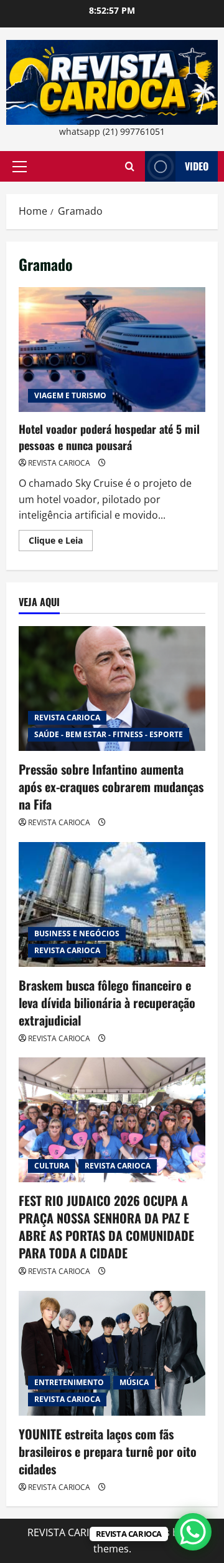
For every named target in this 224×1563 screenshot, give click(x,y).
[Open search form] (129, 166)
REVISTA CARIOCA (59, 463)
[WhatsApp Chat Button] (193, 1532)
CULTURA (51, 1165)
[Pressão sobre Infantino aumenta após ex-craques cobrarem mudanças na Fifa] (112, 688)
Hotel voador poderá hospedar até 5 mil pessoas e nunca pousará (112, 349)
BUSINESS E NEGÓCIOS (76, 933)
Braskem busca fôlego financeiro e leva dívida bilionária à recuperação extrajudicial (107, 1002)
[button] (19, 167)
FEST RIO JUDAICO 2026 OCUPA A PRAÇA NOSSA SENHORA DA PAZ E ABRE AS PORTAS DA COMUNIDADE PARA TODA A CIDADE (106, 1226)
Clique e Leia (61, 542)
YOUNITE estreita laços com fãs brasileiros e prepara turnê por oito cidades (108, 1451)
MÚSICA (134, 1382)
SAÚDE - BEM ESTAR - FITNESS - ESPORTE (108, 734)
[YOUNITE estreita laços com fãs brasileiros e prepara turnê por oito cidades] (112, 1353)
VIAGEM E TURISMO (70, 395)
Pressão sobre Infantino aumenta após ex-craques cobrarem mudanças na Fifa (111, 786)
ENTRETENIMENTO (69, 1382)
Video (196, 166)
